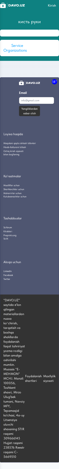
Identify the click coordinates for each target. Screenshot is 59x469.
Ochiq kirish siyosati (13, 151)
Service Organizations (15, 48)
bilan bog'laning (11, 154)
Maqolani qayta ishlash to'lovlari (19, 143)
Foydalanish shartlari (33, 378)
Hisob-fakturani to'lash (14, 147)
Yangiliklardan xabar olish (29, 111)
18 (54, 81)
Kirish (52, 5)
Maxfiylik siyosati (49, 378)
